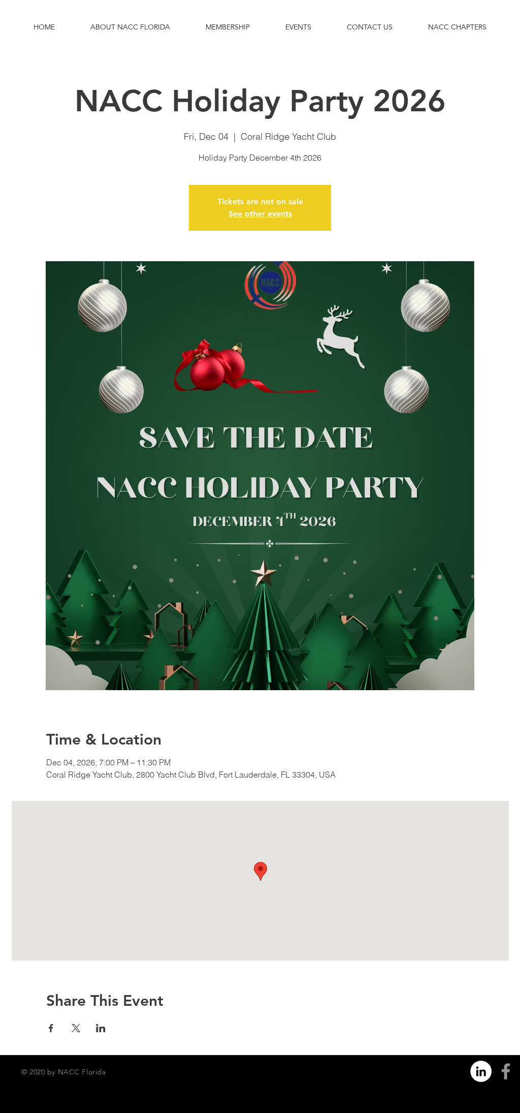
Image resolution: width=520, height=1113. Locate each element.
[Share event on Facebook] (51, 1028)
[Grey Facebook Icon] (505, 1071)
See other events (260, 214)
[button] (130, 27)
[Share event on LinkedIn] (101, 1028)
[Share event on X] (76, 1028)
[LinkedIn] (481, 1071)
